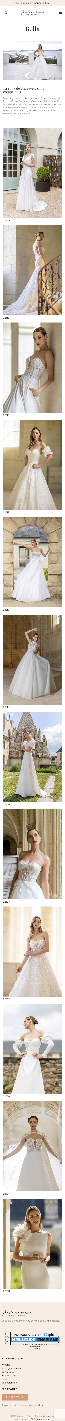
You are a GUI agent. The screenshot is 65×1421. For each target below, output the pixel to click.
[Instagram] (5, 12)
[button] (15, 1397)
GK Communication (40, 1419)
